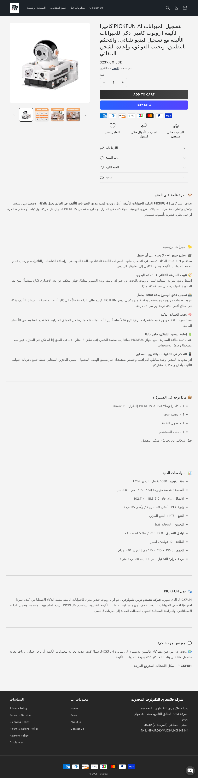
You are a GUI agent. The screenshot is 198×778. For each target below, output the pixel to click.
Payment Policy (19, 735)
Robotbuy (104, 773)
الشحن (115, 68)
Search (75, 715)
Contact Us (77, 729)
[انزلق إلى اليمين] (86, 115)
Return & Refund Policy (24, 729)
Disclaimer (16, 742)
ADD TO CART (144, 94)
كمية (102, 75)
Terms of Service (20, 715)
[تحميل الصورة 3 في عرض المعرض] (57, 115)
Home (74, 708)
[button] (168, 8)
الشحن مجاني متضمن (175, 134)
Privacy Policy (18, 708)
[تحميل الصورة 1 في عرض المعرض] (26, 115)
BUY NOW (144, 105)
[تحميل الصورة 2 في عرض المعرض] (42, 115)
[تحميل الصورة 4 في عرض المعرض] (73, 115)
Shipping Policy (20, 722)
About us (76, 722)
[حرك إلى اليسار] (14, 115)
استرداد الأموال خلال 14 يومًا (144, 134)
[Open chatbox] (190, 770)
